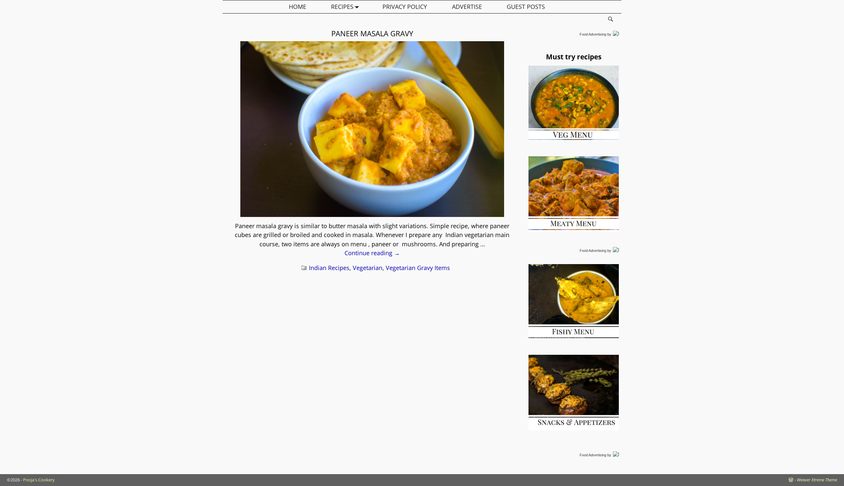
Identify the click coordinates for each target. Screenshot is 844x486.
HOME (297, 7)
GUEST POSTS (526, 7)
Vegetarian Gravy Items (418, 268)
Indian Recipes (329, 268)
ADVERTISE (467, 7)
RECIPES (342, 7)
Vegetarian (367, 268)
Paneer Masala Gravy (372, 33)
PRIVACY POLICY (404, 7)
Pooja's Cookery (39, 480)
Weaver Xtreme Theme (817, 480)
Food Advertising (593, 34)
